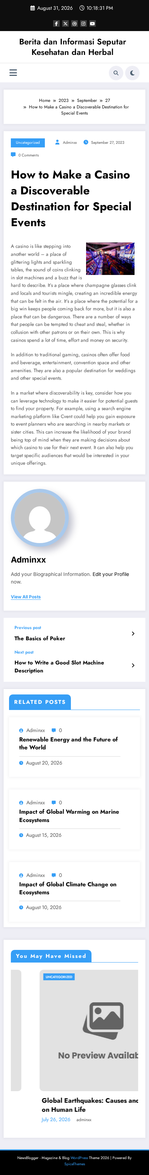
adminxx (70, 142)
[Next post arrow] (133, 665)
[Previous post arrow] (133, 633)
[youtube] (92, 23)
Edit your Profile (111, 574)
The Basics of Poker (39, 638)
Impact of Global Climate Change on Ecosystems (67, 888)
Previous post (27, 627)
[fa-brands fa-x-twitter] (65, 23)
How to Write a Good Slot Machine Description (59, 666)
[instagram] (83, 23)
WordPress (79, 1158)
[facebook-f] (56, 23)
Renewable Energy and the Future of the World (68, 744)
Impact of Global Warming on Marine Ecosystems (69, 816)
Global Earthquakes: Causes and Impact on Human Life (80, 1105)
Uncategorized (28, 142)
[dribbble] (74, 23)
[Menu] (13, 73)
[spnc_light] (132, 73)
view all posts (26, 596)
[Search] (116, 73)
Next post (24, 652)
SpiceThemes (74, 1164)
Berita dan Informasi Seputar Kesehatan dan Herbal (72, 47)
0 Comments (28, 155)
